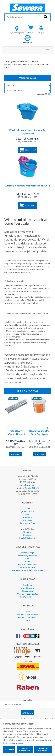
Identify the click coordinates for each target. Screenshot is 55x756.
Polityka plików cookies (27, 614)
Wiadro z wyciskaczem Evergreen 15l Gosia (27, 185)
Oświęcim (27, 535)
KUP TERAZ (30, 150)
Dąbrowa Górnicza (27, 511)
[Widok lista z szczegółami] (46, 94)
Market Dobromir (27, 538)
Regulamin (27, 585)
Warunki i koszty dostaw (28, 594)
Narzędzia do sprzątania (29, 64)
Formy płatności (27, 596)
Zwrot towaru (27, 588)
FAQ (28, 620)
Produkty (24, 61)
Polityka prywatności (27, 617)
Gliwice (27, 514)
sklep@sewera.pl (27, 485)
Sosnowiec (27, 520)
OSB (27, 558)
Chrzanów (27, 532)
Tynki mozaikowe (27, 567)
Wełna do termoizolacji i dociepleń (27, 570)
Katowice (27, 517)
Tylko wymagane (24, 749)
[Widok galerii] (49, 94)
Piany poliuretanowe (27, 564)
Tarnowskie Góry (27, 523)
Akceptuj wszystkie (43, 749)
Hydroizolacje (27, 552)
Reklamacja (27, 591)
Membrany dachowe (27, 555)
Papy (27, 561)
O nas (27, 611)
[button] (47, 428)
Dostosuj (9, 749)
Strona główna (11, 61)
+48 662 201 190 (31, 488)
